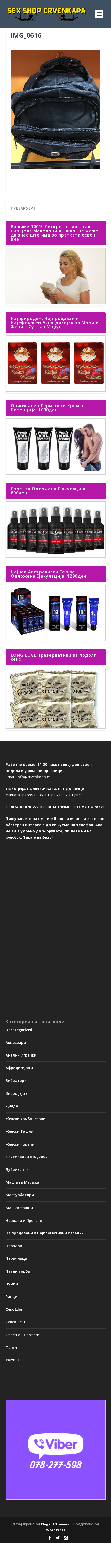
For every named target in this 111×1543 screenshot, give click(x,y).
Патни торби (18, 1271)
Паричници (16, 1258)
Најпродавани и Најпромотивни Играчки (45, 1233)
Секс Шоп (14, 1309)
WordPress (55, 1530)
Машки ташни (19, 1207)
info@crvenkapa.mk (35, 776)
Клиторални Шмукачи (27, 1156)
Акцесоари (16, 1042)
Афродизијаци (19, 1067)
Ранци (11, 1296)
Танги (11, 1347)
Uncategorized (19, 1029)
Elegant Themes (55, 1524)
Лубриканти (17, 1169)
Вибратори (16, 1080)
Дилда (12, 1106)
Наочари (14, 1245)
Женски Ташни (19, 1131)
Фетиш (12, 1360)
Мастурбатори (20, 1194)
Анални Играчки (21, 1055)
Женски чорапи (20, 1144)
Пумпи (12, 1283)
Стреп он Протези (22, 1334)
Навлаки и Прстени (24, 1220)
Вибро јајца (17, 1093)
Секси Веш (15, 1321)
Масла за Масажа (22, 1182)
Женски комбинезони (25, 1118)
